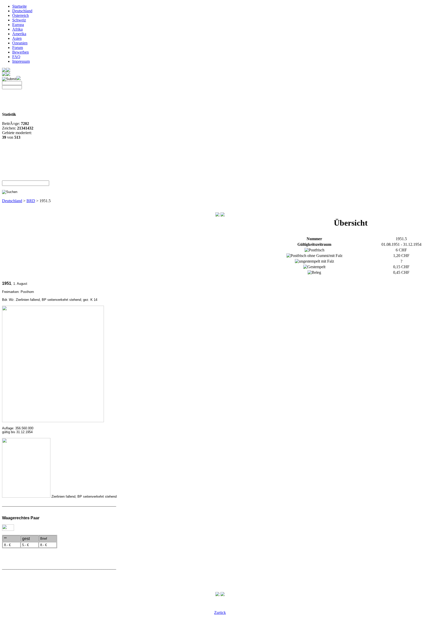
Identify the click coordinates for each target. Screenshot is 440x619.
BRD (30, 201)
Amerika (19, 34)
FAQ (16, 57)
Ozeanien (20, 43)
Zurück (220, 612)
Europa (18, 24)
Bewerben (20, 52)
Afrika (17, 29)
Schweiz (19, 20)
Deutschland (22, 11)
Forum (17, 47)
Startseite (19, 6)
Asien (17, 38)
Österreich (20, 15)
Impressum (21, 61)
